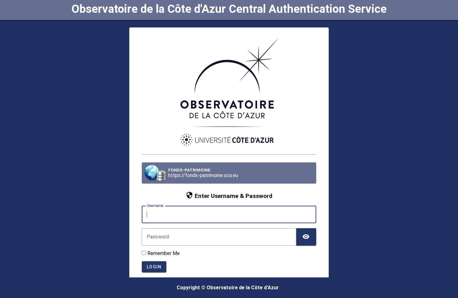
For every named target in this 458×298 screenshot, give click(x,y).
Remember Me (163, 253)
